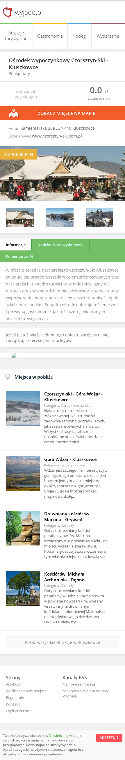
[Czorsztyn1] (99, 225)
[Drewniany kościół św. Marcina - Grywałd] (23, 528)
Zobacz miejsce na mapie (66, 113)
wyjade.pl (29, 12)
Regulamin (15, 697)
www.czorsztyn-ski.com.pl (57, 136)
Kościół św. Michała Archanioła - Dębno (64, 577)
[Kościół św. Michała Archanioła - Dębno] (23, 588)
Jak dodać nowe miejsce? (27, 690)
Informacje (16, 244)
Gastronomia (50, 36)
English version (19, 710)
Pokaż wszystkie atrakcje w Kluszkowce (62, 642)
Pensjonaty (19, 73)
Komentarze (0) (19, 256)
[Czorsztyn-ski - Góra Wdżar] (23, 408)
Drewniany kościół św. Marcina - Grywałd (67, 516)
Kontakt (13, 704)
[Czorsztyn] (60, 225)
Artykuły (13, 684)
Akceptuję (109, 737)
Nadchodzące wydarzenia (61, 244)
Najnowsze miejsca (79, 684)
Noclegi (79, 36)
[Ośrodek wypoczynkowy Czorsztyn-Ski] (62, 199)
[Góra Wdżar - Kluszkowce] (23, 473)
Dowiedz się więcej (64, 735)
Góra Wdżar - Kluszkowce (70, 459)
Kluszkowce (23, 67)
